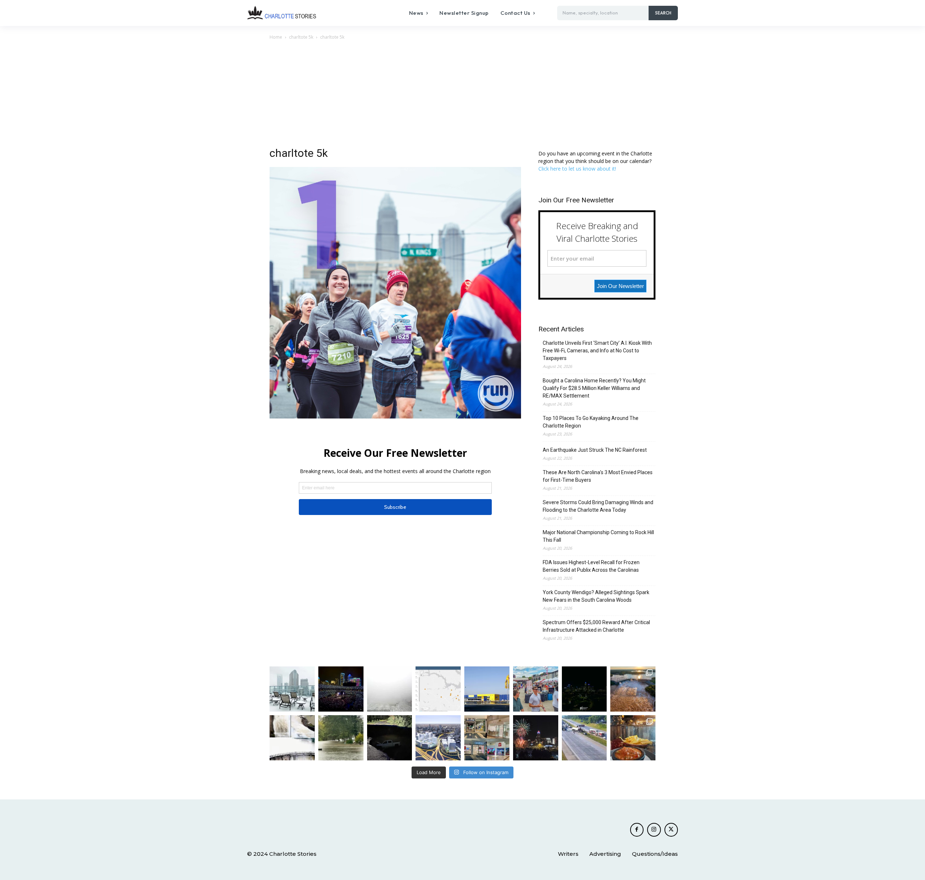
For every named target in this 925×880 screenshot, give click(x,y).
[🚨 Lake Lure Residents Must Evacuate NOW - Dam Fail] (292, 737)
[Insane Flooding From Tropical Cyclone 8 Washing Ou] (389, 737)
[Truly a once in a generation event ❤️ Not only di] (340, 689)
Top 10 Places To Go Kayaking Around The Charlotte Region (590, 422)
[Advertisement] (462, 95)
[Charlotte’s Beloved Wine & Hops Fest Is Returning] (535, 689)
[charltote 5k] (395, 416)
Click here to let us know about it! (577, 168)
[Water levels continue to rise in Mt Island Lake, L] (632, 689)
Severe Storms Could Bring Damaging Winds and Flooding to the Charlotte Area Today (598, 506)
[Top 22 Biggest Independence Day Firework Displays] (535, 737)
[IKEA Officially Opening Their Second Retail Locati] (486, 689)
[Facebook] (637, 830)
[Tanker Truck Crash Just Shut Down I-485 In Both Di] (584, 737)
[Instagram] (654, 830)
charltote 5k (301, 37)
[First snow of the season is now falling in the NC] (389, 689)
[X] (671, 830)
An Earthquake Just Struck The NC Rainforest (595, 450)
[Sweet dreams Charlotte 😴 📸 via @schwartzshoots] (584, 689)
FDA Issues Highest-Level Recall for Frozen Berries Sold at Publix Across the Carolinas (591, 566)
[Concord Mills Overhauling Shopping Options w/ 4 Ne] (486, 737)
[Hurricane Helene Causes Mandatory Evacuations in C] (340, 737)
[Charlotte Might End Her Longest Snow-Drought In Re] (292, 689)
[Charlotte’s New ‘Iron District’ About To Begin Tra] (438, 737)
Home (276, 37)
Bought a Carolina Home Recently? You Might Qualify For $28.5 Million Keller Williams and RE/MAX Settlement (594, 388)
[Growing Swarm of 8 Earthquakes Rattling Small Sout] (438, 689)
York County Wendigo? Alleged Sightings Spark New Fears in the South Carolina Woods (596, 596)
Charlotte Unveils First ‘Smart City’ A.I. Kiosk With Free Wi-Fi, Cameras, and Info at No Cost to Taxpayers (597, 350)
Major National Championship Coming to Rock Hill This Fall (598, 536)
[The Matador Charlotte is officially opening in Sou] (632, 737)
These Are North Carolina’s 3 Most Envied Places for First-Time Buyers (598, 476)
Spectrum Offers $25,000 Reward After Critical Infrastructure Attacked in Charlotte (596, 626)
